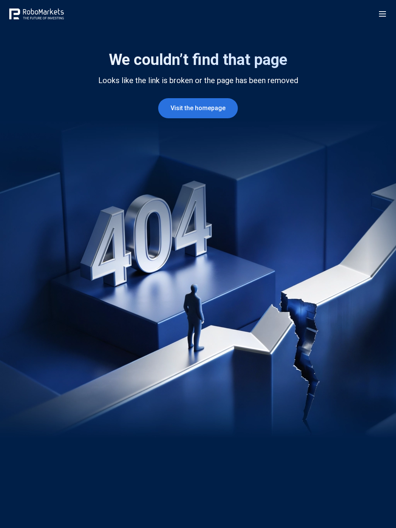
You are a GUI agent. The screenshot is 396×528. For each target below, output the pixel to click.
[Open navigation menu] (382, 14)
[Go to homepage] (36, 14)
